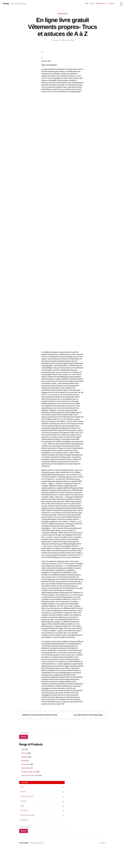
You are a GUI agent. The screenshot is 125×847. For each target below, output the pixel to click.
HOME (87, 3)
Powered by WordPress (36, 843)
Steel (23, 749)
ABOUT (92, 3)
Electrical (24, 753)
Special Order (26, 768)
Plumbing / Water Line (28, 772)
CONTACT (112, 3)
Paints (23, 760)
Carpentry (24, 757)
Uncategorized (62, 13)
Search (23, 737)
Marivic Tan (57, 40)
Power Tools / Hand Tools (29, 775)
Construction (25, 764)
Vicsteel (6, 3)
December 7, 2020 (69, 40)
